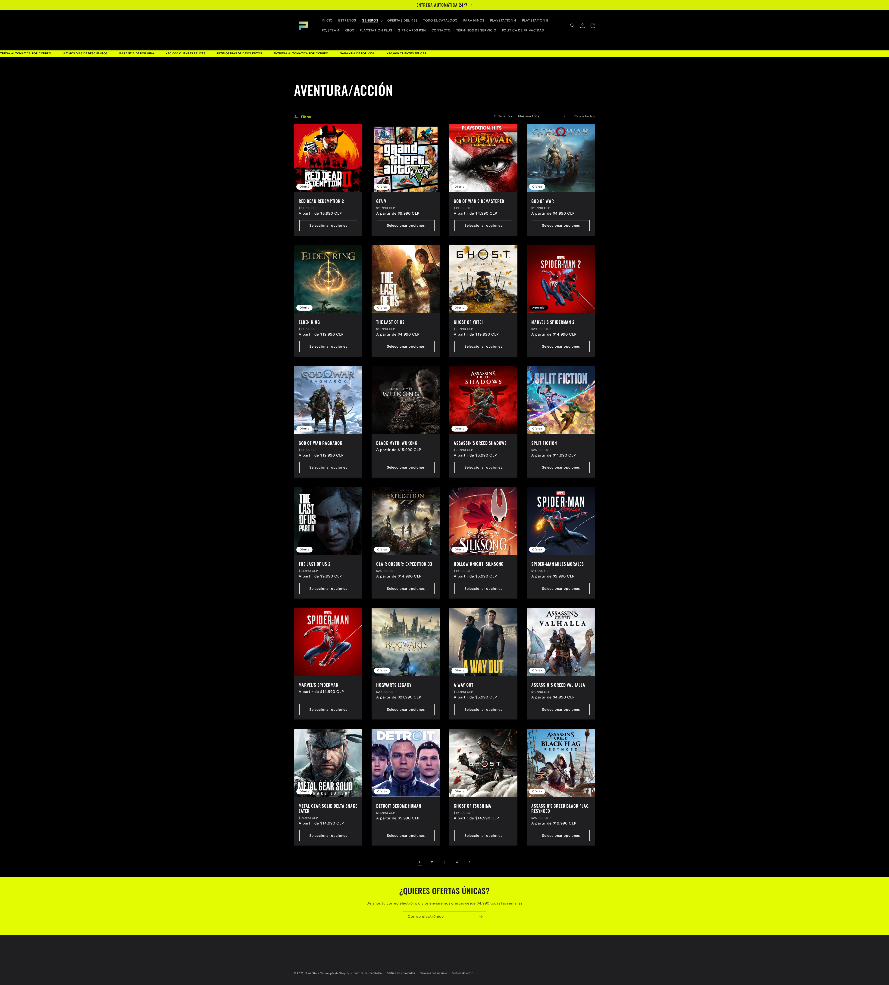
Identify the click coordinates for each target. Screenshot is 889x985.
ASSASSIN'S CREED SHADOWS (480, 442)
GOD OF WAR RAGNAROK (320, 442)
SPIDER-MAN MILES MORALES (557, 563)
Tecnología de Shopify (334, 973)
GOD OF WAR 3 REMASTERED (479, 201)
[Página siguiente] (469, 862)
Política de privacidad (400, 973)
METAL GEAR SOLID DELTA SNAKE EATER (328, 808)
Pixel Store (312, 973)
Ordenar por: (503, 116)
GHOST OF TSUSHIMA (472, 805)
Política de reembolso (368, 973)
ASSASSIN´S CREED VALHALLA (558, 684)
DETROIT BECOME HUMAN (398, 805)
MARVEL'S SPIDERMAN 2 (553, 321)
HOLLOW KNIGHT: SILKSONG (479, 563)
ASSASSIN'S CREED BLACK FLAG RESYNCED (560, 808)
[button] (372, 20)
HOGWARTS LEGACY (394, 684)
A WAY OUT (463, 684)
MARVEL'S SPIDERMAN (318, 684)
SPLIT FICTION (544, 442)
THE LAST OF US (390, 321)
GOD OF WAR (542, 201)
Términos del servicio (433, 973)
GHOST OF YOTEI (468, 321)
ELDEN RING (309, 321)
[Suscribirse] (481, 916)
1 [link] (419, 862)
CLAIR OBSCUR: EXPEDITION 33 (404, 563)
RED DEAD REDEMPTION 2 (321, 201)
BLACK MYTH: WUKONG (396, 442)
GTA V (381, 201)
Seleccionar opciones (328, 225)
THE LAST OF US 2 (314, 563)
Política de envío (462, 973)
